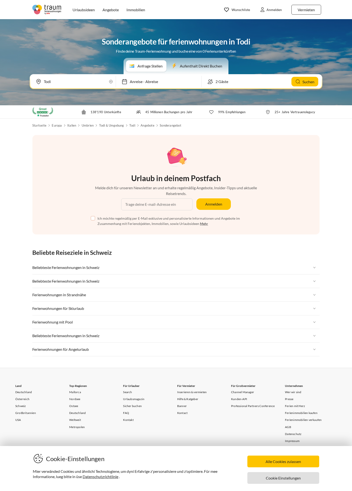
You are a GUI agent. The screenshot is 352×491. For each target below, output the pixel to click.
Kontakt (128, 420)
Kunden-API (239, 399)
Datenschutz (293, 434)
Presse (289, 399)
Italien (71, 125)
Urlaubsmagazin (133, 399)
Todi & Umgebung (111, 125)
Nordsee (74, 399)
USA (18, 420)
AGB (288, 427)
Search (127, 392)
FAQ (126, 413)
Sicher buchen (132, 406)
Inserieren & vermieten (192, 392)
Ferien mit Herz (295, 406)
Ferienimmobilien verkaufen (303, 420)
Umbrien (88, 125)
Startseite (39, 125)
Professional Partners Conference (253, 406)
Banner (182, 406)
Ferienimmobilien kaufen (301, 413)
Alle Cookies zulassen (283, 461)
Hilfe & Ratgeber (187, 399)
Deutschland (23, 392)
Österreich (22, 399)
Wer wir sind (293, 392)
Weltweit (75, 420)
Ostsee (73, 406)
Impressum (292, 441)
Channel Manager (242, 392)
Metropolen (77, 427)
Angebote (147, 125)
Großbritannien (25, 413)
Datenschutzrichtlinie (100, 476)
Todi (132, 125)
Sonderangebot (170, 125)
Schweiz (20, 406)
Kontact (182, 413)
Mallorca (75, 392)
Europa (57, 125)
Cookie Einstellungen (283, 478)
